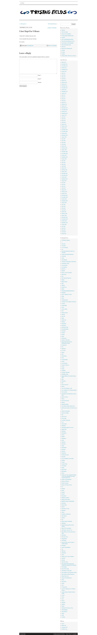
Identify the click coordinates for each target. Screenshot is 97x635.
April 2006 (64, 209)
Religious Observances (66, 499)
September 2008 (65, 157)
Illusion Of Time (65, 397)
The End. (63, 30)
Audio (63, 258)
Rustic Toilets (64, 505)
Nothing (63, 460)
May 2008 (63, 164)
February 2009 (64, 147)
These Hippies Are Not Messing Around (69, 572)
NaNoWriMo (64, 447)
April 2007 (64, 188)
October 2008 (64, 155)
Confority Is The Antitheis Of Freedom (69, 301)
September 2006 (65, 200)
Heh (62, 382)
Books (63, 289)
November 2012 (65, 65)
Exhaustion (64, 348)
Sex (62, 519)
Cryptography (64, 305)
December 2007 (64, 173)
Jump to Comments (51, 27)
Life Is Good (64, 416)
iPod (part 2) (22, 24)
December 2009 (64, 129)
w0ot (63, 598)
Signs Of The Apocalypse (66, 528)
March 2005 (64, 233)
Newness (63, 451)
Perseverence (64, 469)
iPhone (63, 398)
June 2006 (63, 206)
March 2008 (64, 168)
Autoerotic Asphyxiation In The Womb (69, 261)
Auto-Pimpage (64, 259)
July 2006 (63, 204)
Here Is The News (65, 384)
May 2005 (63, 230)
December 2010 (64, 107)
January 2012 (64, 84)
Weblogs (63, 604)
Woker (63, 613)
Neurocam (63, 449)
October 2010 (64, 111)
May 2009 (63, 142)
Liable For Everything (66, 411)
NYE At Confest (65, 32)
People (63, 467)
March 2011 (64, 102)
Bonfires (63, 285)
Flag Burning (64, 355)
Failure (63, 352)
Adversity (63, 243)
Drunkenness (64, 338)
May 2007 (63, 186)
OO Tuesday (64, 465)
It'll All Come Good (65, 400)
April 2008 (64, 166)
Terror (63, 554)
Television (63, 551)
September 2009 (65, 135)
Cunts (63, 307)
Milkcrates (64, 431)
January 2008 (64, 171)
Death (63, 318)
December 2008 (64, 151)
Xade (51, 24)
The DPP (63, 558)
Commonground (65, 299)
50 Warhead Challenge (66, 240)
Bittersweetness (64, 281)
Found (63, 361)
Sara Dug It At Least (65, 508)
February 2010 (64, 126)
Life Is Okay (64, 418)
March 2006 (64, 211)
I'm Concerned (64, 391)
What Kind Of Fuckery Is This (67, 607)
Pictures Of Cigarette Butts (66, 479)
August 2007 (64, 180)
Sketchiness (64, 535)
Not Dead (63, 456)
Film (62, 354)
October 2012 (64, 67)
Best (62, 276)
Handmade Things (65, 374)
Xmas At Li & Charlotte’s (66, 33)
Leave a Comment (52, 45)
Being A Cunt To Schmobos (67, 272)
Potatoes (63, 492)
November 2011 (65, 87)
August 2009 (64, 137)
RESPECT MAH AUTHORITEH (68, 501)
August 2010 (64, 115)
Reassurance (64, 495)
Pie (62, 486)
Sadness (63, 506)
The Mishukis (64, 566)
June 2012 (63, 75)
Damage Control (65, 312)
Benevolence (64, 274)
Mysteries (63, 442)
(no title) (63, 37)
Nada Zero (64, 443)
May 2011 (63, 98)
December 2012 (64, 64)
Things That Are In (65, 576)
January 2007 (64, 193)
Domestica (64, 330)
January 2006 (64, 215)
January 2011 (64, 106)
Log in (63, 623)
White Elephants (65, 609)
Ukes (63, 585)
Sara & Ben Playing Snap (66, 44)
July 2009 (63, 138)
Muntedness (64, 438)
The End (63, 560)
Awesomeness (64, 267)
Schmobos (64, 510)
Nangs (63, 445)
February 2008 (64, 169)
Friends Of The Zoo (65, 365)
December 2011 (64, 86)
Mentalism (64, 425)
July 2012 (63, 73)
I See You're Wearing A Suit (67, 388)
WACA (63, 600)
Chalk (63, 296)
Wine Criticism (64, 611)
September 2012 (65, 69)
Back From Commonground (67, 48)
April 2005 (64, 231)
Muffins (63, 436)
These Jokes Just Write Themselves (68, 574)
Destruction (64, 325)
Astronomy (64, 256)
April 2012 (64, 78)
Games (63, 366)
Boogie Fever (64, 287)
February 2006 (64, 213)
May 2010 (63, 120)
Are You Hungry (65, 247)
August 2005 (64, 224)
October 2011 (64, 89)
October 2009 (64, 133)
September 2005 (65, 222)
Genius (63, 368)
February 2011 (64, 104)
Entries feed (64, 625)
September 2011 (65, 91)
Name (39, 75)
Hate (62, 379)
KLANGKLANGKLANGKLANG (68, 406)
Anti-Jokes (64, 245)
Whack (63, 606)
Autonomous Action (65, 263)
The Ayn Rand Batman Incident (67, 39)
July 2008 (63, 160)
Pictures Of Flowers (65, 481)
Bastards (63, 270)
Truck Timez (64, 581)
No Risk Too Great (65, 454)
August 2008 (64, 158)
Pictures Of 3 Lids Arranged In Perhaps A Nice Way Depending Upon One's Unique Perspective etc (69, 476)
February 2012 (64, 82)
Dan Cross (64, 46)
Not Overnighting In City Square (68, 458)
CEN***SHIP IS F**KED (67, 294)
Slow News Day (65, 536)
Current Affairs (64, 309)
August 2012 (64, 71)
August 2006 (64, 202)
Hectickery (64, 381)
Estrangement (64, 345)
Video (63, 597)
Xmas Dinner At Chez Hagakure (68, 43)
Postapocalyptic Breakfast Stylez (67, 35)
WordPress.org (64, 629)
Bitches (63, 279)
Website (39, 82)
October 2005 (64, 220)
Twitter (63, 583)
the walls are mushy (65, 568)
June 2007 (63, 184)
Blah (62, 283)
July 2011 (63, 95)
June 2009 (63, 140)
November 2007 (65, 175)
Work (63, 615)
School (63, 512)
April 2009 (64, 144)
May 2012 (63, 76)
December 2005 (64, 217)
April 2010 (64, 122)
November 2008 (65, 153)
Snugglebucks (64, 538)
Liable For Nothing (65, 412)
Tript (55, 24)
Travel (63, 579)
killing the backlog (65, 404)
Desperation (64, 323)
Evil (62, 346)
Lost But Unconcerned (66, 420)
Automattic (75, 634)
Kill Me (63, 402)
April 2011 (64, 100)
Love (63, 422)
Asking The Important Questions (68, 254)
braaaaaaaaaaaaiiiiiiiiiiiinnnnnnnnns (68, 290)
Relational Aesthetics (65, 497)
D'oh (63, 310)
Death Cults (64, 319)
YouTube (63, 617)
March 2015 (64, 62)
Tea (62, 549)
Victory (63, 595)
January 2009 (64, 149)
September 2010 (65, 113)
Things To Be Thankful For (67, 577)
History (63, 386)
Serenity (63, 517)
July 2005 (63, 226)
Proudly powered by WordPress (59, 634)
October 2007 (64, 177)
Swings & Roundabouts (66, 547)
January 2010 (64, 127)
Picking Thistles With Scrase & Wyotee (69, 55)
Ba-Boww (63, 268)
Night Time (64, 453)
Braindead (63, 292)
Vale (49, 24)
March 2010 (64, 124)
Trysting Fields (22, 634)
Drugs (63, 336)
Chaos (63, 298)
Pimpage (63, 488)
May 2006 (63, 208)
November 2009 (65, 131)
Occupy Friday (64, 463)
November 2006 (65, 197)
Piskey (63, 490)
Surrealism (64, 545)
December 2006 (64, 195)
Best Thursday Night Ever (66, 278)
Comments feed (64, 627)
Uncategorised (30, 45)
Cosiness (63, 303)
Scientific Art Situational (66, 514)
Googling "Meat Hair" (66, 372)
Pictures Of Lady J (65, 483)
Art (62, 249)
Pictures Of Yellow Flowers (67, 484)
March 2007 (64, 189)
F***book (63, 350)
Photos (63, 473)
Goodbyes (63, 370)
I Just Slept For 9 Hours (29, 31)
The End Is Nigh (65, 561)
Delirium (63, 321)
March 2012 (64, 80)
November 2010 (65, 109)
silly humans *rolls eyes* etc (67, 530)
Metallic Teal (64, 429)
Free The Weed (64, 363)
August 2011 (64, 93)
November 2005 (65, 219)
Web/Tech (63, 602)
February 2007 (64, 191)
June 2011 (63, 96)
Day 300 (63, 316)
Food (63, 357)
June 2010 (63, 118)
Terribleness (64, 552)
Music (63, 440)
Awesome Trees (64, 265)
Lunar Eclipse (64, 423)
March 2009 (64, 146)
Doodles (63, 332)
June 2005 (63, 228)
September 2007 (65, 178)
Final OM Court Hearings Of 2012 (68, 41)
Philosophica (64, 471)
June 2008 (63, 162)
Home (22, 3)
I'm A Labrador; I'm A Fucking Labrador (69, 390)
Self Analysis (64, 515)
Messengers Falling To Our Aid (67, 427)
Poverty (63, 494)
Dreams (63, 334)
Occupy (63, 462)
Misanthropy (64, 433)
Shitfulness (64, 523)
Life (62, 414)
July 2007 (63, 182)
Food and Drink (65, 359)
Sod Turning (64, 540)
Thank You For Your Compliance (68, 556)
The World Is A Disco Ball (66, 570)
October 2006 (64, 199)
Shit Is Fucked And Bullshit (67, 521)
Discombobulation (65, 329)
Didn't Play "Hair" (65, 327)
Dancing (63, 314)
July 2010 (63, 116)
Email (39, 79)
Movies (63, 434)
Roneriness (64, 503)
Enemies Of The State (66, 340)
